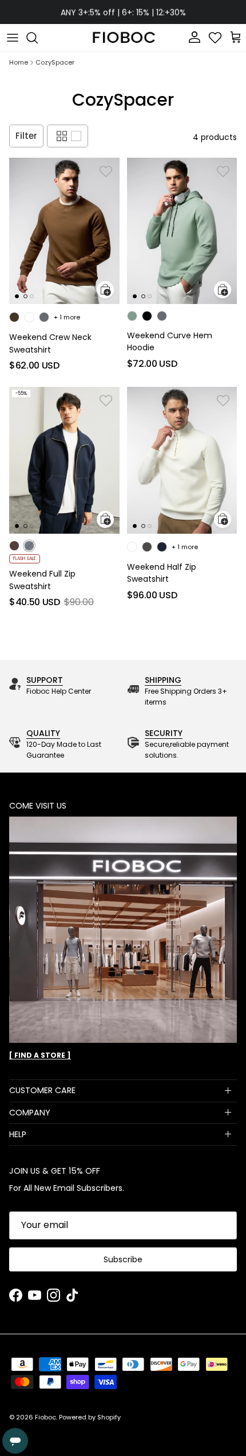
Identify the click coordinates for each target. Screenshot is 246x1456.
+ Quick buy (105, 289)
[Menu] (12, 37)
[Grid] (62, 136)
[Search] (37, 37)
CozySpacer (54, 62)
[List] (76, 136)
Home (18, 62)
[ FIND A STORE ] (40, 1055)
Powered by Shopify (90, 1417)
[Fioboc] (123, 38)
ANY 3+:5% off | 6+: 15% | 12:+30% (123, 12)
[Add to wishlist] (106, 171)
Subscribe (123, 1259)
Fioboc (45, 1417)
